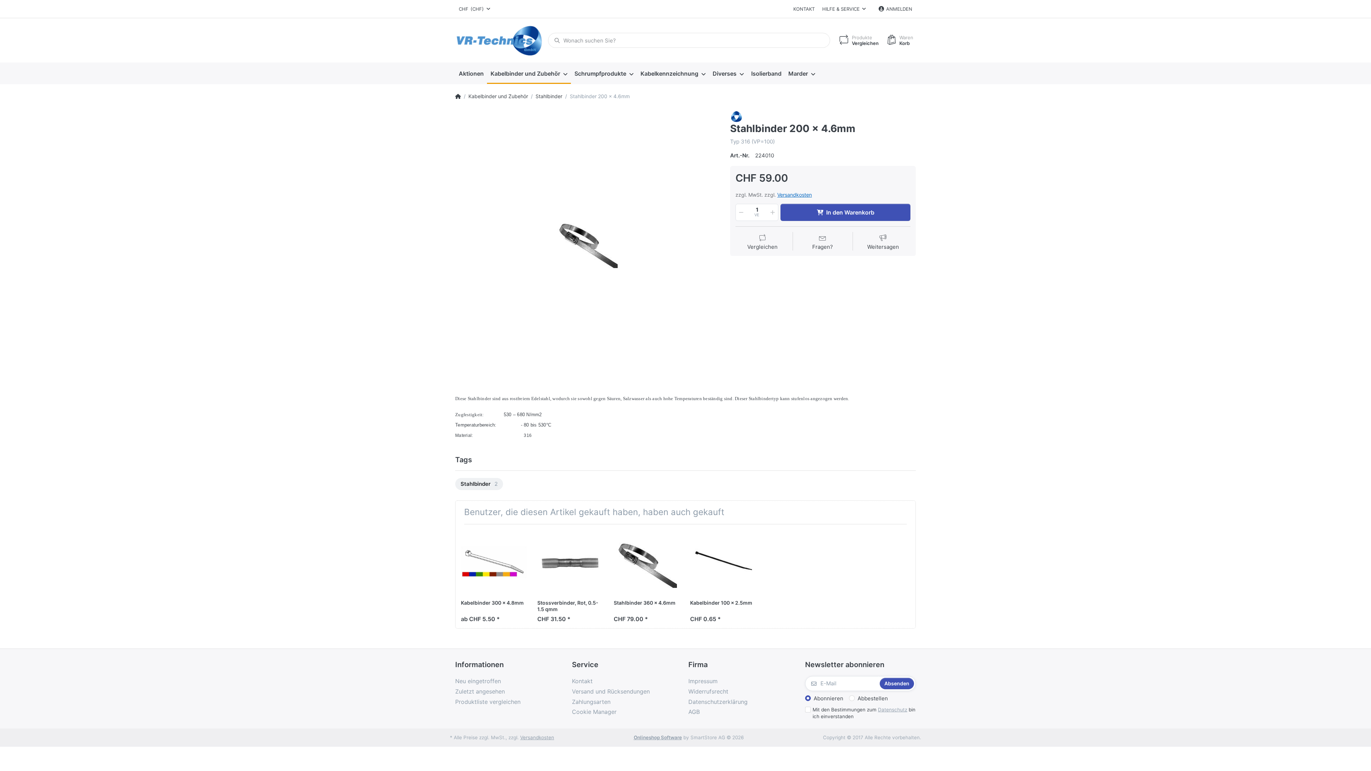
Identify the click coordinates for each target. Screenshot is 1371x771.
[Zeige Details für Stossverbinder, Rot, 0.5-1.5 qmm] (570, 562)
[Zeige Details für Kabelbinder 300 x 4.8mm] (493, 562)
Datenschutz (892, 709)
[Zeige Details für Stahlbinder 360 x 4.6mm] (646, 562)
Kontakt (804, 9)
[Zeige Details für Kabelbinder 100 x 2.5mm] (722, 562)
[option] (587, 243)
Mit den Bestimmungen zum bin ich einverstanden (864, 713)
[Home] (458, 96)
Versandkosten (794, 195)
